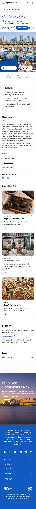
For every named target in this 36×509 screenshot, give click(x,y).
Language (8, 479)
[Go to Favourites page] (33, 3)
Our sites (7, 473)
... (9, 9)
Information (8, 469)
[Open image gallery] (18, 45)
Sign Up (7, 401)
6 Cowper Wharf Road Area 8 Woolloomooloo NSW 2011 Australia (17, 22)
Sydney (7, 460)
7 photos (28, 68)
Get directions (7, 336)
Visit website (22, 28)
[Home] (11, 3)
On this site (8, 464)
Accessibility (7, 357)
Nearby (18, 77)
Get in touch (8, 167)
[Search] (28, 3)
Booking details (8, 28)
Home (4, 9)
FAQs (28, 77)
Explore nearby (10, 68)
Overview (8, 77)
